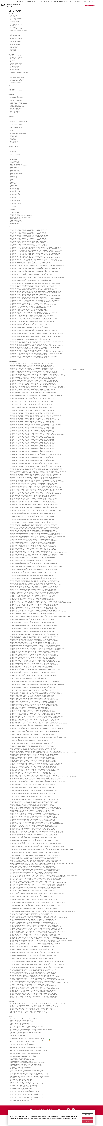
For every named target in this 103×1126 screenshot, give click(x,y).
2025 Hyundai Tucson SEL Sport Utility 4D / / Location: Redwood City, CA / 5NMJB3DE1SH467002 (33, 531)
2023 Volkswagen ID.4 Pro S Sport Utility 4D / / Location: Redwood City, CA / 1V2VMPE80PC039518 (34, 840)
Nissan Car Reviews (15, 154)
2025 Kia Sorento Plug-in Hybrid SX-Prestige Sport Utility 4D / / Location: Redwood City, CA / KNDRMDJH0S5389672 (38, 562)
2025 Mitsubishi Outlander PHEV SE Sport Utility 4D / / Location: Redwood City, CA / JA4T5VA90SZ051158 (35, 480)
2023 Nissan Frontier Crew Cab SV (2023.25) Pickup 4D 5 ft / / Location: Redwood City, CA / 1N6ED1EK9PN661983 (38, 781)
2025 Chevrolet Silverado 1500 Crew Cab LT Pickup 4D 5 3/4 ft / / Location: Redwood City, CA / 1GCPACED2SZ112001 (38, 515)
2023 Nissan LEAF (14, 151)
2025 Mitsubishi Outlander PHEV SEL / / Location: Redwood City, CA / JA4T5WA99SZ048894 (32, 460)
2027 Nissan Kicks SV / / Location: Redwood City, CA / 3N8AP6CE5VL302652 (28, 233)
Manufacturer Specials (15, 82)
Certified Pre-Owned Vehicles (17, 37)
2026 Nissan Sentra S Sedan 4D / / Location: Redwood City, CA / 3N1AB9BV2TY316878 (31, 276)
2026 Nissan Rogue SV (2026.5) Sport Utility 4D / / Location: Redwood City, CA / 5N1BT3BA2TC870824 (35, 292)
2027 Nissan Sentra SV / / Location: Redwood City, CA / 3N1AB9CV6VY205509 (29, 242)
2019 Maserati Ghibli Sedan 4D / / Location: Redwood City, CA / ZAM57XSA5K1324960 (31, 913)
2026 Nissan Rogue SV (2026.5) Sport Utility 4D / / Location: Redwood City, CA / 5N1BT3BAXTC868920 (35, 271)
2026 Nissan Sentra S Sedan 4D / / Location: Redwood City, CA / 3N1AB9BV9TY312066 (31, 335)
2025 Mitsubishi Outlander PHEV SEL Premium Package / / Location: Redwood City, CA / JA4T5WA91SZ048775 (37, 456)
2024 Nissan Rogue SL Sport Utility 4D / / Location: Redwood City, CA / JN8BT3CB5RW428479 (32, 711)
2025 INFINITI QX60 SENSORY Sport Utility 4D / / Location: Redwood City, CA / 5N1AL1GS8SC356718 (34, 527)
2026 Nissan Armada (15, 194)
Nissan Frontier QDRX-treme (17, 193)
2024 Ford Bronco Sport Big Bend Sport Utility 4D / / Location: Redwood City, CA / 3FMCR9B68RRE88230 (35, 731)
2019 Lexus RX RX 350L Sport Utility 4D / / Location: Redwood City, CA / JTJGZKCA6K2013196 (33, 932)
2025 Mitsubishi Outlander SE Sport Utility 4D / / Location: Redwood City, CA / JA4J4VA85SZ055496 (34, 504)
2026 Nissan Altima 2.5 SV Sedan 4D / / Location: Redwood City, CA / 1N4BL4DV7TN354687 (32, 286)
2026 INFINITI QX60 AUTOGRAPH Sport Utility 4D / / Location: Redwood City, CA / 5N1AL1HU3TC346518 (35, 409)
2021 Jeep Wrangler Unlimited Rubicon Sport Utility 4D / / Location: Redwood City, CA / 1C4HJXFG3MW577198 (36, 892)
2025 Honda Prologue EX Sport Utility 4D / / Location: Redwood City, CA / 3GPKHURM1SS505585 (33, 571)
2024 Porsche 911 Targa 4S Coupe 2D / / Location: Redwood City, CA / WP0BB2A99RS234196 (32, 596)
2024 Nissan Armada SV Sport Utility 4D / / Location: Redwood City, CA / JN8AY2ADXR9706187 (33, 642)
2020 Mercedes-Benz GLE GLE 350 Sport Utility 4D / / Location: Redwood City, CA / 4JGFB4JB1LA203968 (35, 905)
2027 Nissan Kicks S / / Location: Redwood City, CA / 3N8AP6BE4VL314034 (28, 238)
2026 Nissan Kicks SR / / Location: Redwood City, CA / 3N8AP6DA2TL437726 (28, 256)
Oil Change (13, 138)
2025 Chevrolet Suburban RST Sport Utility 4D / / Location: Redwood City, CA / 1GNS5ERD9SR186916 (34, 486)
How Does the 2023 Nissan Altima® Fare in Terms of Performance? (26, 1047)
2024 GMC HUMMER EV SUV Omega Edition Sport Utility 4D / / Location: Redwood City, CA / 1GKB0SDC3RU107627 (38, 601)
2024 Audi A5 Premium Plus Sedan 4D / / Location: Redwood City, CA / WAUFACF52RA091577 (32, 680)
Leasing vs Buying (14, 109)
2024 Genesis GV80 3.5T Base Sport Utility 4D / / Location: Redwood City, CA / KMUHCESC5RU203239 (35, 645)
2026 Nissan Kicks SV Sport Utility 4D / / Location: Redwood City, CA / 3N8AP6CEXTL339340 (32, 338)
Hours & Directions (14, 161)
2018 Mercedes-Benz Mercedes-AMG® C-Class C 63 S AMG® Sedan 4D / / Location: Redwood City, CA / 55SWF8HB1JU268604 (41, 940)
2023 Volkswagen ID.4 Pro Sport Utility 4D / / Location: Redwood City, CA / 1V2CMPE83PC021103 (33, 826)
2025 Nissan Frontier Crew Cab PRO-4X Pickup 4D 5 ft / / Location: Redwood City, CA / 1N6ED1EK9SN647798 (36, 353)
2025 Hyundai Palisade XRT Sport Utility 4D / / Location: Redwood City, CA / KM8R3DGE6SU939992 (34, 507)
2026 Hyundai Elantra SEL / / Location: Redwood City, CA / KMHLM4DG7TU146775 (30, 394)
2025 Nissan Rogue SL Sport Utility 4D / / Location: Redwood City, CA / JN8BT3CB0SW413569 (32, 577)
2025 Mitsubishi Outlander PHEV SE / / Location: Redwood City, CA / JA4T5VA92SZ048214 (32, 475)
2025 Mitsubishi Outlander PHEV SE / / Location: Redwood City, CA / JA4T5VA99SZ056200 (32, 484)
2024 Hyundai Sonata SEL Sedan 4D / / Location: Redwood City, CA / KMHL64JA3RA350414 (32, 702)
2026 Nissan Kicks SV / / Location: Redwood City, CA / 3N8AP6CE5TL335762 (28, 297)
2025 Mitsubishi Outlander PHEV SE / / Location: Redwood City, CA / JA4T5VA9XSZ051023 (32, 490)
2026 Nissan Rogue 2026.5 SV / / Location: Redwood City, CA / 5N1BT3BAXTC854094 (31, 320)
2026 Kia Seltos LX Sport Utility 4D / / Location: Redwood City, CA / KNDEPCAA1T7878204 (31, 404)
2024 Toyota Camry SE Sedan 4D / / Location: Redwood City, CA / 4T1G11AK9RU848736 (31, 710)
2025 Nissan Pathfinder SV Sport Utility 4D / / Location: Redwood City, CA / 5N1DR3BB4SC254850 (33, 356)
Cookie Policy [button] (43, 1118)
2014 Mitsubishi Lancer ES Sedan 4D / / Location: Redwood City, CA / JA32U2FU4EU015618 (32, 987)
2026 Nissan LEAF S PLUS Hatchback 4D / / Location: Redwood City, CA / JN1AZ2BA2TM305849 (33, 326)
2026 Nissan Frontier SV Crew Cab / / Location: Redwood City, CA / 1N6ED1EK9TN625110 (32, 306)
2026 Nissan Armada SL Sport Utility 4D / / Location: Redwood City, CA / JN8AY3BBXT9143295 (32, 267)
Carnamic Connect (14, 170)
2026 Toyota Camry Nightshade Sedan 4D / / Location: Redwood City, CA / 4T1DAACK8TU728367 (33, 400)
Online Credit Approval (15, 96)
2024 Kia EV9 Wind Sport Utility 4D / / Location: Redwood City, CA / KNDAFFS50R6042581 (32, 696)
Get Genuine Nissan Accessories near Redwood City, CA (24, 1044)
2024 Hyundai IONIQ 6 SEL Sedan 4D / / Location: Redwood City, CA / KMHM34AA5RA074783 (32, 660)
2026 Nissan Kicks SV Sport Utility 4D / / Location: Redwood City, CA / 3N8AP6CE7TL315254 (32, 366)
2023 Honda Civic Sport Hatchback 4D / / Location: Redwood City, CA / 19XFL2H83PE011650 (32, 828)
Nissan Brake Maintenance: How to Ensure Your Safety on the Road (26, 1070)
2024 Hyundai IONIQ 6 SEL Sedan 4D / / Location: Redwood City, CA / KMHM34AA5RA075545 (32, 627)
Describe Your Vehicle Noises (17, 126)
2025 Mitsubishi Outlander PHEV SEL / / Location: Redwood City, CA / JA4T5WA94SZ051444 (32, 496)
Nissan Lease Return (15, 105)
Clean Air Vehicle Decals (16, 63)
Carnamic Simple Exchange (16, 173)
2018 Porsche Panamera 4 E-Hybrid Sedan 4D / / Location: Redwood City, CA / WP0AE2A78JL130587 (34, 941)
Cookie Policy (13, 185)
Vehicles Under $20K (15, 40)
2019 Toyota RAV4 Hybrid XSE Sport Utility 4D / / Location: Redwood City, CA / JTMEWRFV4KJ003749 (34, 923)
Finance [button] (65, 5)
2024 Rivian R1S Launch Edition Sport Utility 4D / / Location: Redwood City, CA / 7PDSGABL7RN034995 (35, 615)
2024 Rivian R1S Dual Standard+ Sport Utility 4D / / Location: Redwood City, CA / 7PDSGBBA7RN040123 (35, 604)
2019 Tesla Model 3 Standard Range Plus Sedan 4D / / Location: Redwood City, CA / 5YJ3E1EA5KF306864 (35, 929)
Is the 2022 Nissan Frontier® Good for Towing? (21, 1061)
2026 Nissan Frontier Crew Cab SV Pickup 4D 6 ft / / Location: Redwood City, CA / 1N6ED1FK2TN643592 (35, 336)
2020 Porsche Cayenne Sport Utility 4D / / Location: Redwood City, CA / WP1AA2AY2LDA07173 (33, 898)
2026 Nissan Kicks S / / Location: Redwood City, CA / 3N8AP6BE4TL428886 (28, 316)
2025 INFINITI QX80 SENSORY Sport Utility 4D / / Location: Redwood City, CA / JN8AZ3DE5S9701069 (34, 568)
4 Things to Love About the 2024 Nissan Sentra (21, 1020)
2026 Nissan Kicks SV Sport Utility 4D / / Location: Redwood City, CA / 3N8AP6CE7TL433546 (32, 289)
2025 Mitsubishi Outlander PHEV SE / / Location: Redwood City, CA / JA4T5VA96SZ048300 (32, 422)
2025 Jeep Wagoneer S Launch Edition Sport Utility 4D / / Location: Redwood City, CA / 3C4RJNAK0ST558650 (36, 489)
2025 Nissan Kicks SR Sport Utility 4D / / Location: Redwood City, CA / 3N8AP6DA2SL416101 (32, 519)
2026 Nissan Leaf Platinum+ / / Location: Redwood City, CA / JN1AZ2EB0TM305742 (30, 339)
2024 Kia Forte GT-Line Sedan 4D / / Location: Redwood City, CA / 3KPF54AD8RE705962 (31, 690)
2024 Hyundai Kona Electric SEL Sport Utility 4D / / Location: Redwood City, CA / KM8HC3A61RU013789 (35, 661)
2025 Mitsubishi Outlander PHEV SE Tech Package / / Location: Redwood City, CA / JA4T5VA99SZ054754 (35, 474)
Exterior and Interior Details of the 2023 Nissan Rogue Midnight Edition (27, 1038)
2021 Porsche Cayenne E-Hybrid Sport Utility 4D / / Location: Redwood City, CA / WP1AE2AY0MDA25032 (35, 870)
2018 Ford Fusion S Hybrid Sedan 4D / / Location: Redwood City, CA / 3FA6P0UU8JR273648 (32, 954)
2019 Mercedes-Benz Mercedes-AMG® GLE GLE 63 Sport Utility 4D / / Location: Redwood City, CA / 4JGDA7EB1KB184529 (39, 917)
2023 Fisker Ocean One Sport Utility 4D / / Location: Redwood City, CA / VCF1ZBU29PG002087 (33, 767)
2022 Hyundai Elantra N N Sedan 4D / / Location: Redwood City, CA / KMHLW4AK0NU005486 (32, 851)
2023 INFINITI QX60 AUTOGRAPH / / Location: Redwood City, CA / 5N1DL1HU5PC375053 (32, 813)
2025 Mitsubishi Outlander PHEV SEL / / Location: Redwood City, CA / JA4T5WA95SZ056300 (32, 450)
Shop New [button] (26, 5)
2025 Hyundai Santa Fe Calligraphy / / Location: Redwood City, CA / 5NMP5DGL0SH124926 (32, 543)
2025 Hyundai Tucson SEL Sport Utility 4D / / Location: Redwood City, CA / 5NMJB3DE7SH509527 (33, 542)
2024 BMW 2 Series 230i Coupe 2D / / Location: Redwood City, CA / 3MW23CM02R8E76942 (32, 599)
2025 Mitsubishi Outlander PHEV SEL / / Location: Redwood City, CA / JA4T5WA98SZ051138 (32, 451)
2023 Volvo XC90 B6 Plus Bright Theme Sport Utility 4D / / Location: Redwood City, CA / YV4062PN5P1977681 (36, 823)
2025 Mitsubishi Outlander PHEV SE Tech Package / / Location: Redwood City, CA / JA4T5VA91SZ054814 (35, 466)
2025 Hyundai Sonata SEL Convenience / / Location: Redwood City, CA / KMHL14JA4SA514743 (33, 549)
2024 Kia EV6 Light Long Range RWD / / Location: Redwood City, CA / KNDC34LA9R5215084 (32, 674)
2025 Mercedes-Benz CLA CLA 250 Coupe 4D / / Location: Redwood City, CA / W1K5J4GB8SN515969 (34, 495)
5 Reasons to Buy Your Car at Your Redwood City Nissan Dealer (25, 1021)
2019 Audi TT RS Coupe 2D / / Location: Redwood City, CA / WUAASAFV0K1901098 (30, 914)
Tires (11, 130)
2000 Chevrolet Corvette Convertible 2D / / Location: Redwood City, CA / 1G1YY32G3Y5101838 (33, 997)
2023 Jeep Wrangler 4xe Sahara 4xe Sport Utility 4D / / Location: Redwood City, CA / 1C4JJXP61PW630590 (36, 763)
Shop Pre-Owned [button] (33, 5)
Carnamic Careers (14, 167)
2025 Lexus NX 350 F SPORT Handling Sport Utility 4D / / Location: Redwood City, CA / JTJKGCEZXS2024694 (36, 468)
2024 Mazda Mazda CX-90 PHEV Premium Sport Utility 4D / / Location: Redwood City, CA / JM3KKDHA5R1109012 (37, 684)
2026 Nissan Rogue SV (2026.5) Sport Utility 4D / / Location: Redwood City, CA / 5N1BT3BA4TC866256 (35, 279)
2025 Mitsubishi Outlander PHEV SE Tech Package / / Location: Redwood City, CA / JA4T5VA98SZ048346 (35, 454)
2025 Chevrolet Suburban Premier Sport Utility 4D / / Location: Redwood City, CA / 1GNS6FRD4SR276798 (35, 465)
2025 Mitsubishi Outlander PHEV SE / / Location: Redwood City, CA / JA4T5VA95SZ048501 (32, 430)
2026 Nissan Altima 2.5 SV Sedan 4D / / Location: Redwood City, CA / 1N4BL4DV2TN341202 (32, 274)
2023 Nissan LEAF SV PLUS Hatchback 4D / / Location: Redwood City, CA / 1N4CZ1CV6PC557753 (34, 825)
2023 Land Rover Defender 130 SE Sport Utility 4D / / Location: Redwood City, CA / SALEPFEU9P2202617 (35, 769)
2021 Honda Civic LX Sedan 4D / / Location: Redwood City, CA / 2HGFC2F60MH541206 (31, 873)
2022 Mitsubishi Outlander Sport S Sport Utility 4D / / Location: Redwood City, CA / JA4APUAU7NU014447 (35, 848)
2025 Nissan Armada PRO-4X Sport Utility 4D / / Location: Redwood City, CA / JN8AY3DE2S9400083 (34, 587)
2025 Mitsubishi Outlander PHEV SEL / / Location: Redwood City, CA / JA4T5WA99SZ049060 (32, 447)
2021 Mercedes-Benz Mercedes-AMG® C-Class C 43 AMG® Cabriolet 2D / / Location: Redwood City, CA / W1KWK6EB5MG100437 (41, 863)
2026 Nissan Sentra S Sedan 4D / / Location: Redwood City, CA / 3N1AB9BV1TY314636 (31, 280)
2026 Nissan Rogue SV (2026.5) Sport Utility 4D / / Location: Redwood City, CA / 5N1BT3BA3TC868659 (35, 295)
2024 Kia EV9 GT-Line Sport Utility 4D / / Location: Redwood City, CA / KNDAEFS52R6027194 (32, 695)
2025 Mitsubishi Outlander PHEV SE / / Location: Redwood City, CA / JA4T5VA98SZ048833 (32, 410)
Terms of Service (14, 186)
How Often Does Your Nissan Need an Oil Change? (22, 1055)
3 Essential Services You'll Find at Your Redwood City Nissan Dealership (27, 1018)
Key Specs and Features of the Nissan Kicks (20, 1067)
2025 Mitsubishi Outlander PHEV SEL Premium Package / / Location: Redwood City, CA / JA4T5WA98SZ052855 (37, 434)
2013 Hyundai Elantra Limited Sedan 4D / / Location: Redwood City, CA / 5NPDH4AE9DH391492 (33, 993)
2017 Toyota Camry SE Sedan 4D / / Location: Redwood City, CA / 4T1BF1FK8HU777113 (31, 970)
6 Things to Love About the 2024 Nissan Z (20, 1023)
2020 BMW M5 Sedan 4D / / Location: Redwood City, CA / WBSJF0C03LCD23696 (29, 907)
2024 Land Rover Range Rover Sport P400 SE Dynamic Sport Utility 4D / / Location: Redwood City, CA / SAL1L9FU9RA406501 (40, 602)
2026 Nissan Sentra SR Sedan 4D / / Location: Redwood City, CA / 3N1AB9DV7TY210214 (31, 282)
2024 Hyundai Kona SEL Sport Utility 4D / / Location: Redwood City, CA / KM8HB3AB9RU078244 (33, 619)
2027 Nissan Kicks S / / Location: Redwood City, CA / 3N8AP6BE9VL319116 (28, 232)
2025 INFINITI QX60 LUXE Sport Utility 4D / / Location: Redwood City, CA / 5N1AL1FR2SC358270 (33, 569)
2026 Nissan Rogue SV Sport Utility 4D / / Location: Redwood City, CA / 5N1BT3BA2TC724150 (32, 383)
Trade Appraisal (14, 47)
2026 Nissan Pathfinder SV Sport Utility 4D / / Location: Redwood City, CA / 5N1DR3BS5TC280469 (33, 259)
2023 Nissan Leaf (14, 71)
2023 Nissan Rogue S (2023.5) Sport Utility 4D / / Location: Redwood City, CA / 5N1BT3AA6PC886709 (34, 814)
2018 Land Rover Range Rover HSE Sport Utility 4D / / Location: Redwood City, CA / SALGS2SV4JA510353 (35, 943)
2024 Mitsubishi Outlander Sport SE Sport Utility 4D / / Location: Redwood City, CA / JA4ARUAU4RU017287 (35, 633)
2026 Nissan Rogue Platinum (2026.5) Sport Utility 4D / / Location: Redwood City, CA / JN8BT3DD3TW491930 (36, 351)
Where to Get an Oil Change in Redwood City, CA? (22, 1099)
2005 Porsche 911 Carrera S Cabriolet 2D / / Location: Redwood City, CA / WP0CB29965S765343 (33, 994)
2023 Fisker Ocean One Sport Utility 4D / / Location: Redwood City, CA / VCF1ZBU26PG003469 (33, 837)
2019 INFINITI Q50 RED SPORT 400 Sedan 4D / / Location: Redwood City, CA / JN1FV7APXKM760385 (35, 934)
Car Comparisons (14, 156)
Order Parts (13, 142)
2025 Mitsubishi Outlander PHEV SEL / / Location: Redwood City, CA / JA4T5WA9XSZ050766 (32, 453)
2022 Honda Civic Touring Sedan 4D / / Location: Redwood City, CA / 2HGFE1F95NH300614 (32, 858)
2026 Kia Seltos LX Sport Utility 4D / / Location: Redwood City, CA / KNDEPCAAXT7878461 (32, 401)
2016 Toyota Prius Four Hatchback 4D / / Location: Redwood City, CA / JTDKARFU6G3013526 (32, 973)
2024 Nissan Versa (14, 214)
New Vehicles (13, 15)
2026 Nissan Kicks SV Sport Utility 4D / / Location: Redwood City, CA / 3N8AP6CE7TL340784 (32, 378)
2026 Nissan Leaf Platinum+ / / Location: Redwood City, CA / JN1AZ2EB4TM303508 (30, 324)
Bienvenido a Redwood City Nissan (18, 30)
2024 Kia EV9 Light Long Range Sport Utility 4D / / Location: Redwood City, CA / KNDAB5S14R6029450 (35, 692)
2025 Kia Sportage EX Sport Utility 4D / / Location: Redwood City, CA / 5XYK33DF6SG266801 (32, 557)
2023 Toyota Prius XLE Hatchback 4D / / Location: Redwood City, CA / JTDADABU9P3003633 (32, 793)
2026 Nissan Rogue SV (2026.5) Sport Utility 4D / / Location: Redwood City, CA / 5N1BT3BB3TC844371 (35, 330)
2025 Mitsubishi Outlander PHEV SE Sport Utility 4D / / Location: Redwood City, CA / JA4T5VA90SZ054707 (35, 459)
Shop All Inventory (14, 16)
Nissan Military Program (16, 102)
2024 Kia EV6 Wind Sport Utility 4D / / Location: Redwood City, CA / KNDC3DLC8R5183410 (32, 671)
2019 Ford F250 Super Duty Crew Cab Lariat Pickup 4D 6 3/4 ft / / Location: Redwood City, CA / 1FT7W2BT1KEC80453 (38, 938)
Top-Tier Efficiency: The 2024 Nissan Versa (20, 1082)
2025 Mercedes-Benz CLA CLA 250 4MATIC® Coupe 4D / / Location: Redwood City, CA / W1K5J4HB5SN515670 (37, 481)
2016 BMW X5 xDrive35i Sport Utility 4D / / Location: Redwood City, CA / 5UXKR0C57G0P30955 (33, 978)
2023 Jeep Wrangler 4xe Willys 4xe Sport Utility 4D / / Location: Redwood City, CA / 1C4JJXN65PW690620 (35, 808)
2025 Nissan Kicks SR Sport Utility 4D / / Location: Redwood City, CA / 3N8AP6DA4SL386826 (32, 575)
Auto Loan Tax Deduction (16, 100)
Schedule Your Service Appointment (18, 121)
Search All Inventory (15, 19)
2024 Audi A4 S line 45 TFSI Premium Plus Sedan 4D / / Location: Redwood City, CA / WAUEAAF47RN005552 (36, 686)
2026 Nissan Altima (14, 202)
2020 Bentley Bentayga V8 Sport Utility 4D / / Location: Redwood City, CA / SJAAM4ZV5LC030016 (33, 899)
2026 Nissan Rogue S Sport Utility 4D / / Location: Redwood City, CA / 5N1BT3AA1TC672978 (32, 389)
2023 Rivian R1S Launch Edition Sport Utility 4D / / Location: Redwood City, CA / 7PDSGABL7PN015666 (35, 764)
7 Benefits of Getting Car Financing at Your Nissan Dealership (25, 1024)
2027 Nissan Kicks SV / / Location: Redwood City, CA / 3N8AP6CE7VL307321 (28, 230)
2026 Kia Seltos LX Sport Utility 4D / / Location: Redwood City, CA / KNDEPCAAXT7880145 (32, 403)
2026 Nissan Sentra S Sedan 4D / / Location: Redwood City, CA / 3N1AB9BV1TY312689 (31, 332)
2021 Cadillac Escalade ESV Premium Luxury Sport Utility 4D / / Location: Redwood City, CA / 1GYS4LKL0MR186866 (38, 876)
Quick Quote (13, 25)
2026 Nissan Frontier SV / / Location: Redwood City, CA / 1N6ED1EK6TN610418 (29, 264)
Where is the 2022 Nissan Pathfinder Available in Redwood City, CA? (26, 1097)
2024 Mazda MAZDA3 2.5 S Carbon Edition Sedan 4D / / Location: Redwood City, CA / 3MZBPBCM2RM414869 (36, 669)
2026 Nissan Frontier (15, 197)
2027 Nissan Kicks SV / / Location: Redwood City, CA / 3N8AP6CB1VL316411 (28, 236)
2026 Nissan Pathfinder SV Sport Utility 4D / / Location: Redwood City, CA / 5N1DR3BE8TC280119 (33, 304)
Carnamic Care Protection (16, 171)
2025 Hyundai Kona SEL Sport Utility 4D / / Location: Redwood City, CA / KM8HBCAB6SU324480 (33, 546)
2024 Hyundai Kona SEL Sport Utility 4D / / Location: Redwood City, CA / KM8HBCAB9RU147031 (33, 657)
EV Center (12, 60)
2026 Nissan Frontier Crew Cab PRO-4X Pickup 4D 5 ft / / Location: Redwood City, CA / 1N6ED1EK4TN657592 (36, 260)
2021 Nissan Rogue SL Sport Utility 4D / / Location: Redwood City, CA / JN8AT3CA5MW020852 (32, 890)
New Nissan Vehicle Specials (17, 77)
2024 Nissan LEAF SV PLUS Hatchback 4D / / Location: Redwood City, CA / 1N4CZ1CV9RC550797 (34, 733)
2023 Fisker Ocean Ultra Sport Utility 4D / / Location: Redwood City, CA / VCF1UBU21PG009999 (33, 760)
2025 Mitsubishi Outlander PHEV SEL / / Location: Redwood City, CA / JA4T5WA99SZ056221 (32, 462)
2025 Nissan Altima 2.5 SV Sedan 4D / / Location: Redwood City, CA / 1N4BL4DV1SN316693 (32, 522)
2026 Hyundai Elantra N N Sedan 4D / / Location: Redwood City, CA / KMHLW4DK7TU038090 (32, 398)
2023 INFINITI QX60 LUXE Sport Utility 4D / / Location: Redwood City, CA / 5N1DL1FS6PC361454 (33, 834)
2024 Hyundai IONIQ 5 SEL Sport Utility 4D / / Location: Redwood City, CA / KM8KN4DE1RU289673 (34, 717)
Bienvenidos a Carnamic (16, 164)
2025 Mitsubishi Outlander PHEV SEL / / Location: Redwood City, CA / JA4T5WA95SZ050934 (32, 428)
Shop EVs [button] (40, 5)
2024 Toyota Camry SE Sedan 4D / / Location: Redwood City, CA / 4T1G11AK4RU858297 (31, 683)
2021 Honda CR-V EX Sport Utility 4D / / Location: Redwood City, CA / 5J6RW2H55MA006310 (32, 881)
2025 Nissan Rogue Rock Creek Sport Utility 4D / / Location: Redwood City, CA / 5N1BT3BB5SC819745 (34, 586)
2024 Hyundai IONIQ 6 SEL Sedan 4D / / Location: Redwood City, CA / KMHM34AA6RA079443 (32, 624)
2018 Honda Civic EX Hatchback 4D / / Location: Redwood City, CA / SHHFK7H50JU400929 (32, 944)
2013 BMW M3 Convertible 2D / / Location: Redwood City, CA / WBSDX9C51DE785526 (31, 991)
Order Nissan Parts (14, 129)
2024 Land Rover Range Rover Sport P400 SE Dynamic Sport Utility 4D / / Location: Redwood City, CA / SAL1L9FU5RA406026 (40, 616)
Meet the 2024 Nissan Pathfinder (18, 1068)
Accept (87, 1121)
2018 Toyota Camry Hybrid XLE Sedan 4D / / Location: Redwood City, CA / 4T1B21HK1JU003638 (33, 957)
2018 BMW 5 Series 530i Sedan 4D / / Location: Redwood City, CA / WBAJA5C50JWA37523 (32, 958)
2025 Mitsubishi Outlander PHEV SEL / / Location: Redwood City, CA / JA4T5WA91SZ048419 (32, 457)
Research (12, 209)
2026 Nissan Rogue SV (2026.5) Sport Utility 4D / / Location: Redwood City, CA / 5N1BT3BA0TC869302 (35, 300)
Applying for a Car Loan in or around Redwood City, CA (23, 1027)
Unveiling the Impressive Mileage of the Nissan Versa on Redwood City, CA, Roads (30, 1083)
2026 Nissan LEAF (14, 199)
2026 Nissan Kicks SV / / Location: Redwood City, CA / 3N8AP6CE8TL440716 (28, 329)
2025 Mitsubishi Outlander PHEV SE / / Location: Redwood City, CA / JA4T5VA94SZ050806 (32, 501)
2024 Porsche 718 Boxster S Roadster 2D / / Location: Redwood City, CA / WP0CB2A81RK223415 (33, 607)
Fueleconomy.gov (14, 61)
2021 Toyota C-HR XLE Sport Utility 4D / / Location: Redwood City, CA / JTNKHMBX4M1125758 (33, 888)
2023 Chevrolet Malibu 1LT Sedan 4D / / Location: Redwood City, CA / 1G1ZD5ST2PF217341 (32, 829)
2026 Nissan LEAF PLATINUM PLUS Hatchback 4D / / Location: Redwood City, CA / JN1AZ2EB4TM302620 (35, 298)
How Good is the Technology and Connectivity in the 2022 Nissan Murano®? (28, 1050)
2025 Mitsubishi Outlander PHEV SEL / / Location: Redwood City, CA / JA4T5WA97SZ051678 (32, 436)
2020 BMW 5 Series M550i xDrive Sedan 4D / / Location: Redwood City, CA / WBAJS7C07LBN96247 (34, 901)
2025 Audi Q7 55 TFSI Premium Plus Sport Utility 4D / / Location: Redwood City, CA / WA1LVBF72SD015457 (36, 506)
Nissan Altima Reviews (15, 218)
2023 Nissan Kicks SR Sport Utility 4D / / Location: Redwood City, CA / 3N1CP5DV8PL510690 (32, 819)
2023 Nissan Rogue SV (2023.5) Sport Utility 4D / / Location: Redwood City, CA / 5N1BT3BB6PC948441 (35, 780)
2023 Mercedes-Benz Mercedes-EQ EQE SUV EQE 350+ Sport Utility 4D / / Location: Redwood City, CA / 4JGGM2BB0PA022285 (41, 736)
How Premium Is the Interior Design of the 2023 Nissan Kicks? (25, 1056)
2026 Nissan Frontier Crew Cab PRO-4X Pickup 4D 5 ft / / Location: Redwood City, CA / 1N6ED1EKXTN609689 (36, 386)
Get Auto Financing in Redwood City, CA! (20, 1043)
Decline (87, 1118)
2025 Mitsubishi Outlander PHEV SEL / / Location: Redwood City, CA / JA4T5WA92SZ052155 (32, 448)
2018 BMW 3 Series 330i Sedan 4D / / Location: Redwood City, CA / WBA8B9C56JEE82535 (32, 949)
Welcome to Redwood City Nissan (18, 28)
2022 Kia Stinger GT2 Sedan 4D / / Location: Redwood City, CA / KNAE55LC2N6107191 (31, 845)
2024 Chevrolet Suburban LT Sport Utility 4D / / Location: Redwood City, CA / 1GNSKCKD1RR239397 (34, 618)
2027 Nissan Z (13, 206)
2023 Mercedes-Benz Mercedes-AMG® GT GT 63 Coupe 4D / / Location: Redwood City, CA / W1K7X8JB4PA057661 (38, 737)
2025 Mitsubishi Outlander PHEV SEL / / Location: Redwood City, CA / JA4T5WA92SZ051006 (32, 425)
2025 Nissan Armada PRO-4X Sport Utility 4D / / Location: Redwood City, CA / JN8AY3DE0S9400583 (34, 524)
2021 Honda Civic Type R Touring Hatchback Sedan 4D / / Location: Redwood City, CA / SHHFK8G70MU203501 (37, 885)
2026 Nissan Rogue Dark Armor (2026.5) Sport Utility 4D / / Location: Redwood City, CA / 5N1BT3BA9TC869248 (37, 265)
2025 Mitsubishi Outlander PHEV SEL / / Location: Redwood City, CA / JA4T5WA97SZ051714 (32, 442)
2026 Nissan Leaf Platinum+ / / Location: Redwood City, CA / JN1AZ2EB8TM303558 (30, 313)
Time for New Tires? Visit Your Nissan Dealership (22, 1080)
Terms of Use (13, 182)
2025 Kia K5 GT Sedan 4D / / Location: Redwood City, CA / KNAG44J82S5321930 (29, 559)
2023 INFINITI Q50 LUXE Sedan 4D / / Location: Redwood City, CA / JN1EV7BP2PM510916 (32, 792)
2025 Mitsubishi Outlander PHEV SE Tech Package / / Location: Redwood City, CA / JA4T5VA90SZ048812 (35, 415)
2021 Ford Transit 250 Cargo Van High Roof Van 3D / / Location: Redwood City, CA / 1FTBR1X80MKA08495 (36, 878)
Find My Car (13, 27)
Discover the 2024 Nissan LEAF (17, 1035)
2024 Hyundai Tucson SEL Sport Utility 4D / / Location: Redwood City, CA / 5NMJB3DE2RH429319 (33, 663)
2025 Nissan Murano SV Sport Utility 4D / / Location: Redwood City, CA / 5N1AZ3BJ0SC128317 (33, 578)
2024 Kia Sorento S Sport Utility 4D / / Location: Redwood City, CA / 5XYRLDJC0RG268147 (32, 677)
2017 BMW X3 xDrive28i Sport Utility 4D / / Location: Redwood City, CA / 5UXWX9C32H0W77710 (33, 969)
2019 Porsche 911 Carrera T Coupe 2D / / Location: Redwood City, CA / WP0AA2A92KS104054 (33, 919)
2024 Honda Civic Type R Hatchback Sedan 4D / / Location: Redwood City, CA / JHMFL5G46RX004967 (35, 649)
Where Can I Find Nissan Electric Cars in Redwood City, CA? (24, 1091)
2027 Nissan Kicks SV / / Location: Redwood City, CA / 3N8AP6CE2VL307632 (28, 241)
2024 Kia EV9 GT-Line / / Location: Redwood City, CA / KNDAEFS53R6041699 (29, 707)
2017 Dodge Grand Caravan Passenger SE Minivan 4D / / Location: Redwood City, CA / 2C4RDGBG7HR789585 (37, 964)
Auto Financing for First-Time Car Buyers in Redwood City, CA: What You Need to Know (31, 1029)
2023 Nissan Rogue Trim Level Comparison (20, 217)
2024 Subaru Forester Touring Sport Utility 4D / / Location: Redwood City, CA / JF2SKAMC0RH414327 (34, 725)
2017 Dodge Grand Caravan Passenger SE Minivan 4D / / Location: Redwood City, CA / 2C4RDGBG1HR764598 (37, 966)
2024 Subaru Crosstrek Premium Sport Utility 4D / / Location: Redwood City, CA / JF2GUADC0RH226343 (35, 713)
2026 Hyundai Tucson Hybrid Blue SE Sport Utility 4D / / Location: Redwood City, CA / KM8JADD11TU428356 (36, 395)
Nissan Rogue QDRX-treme (16, 189)
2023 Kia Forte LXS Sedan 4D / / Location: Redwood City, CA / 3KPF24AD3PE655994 (30, 796)
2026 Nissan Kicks (14, 196)
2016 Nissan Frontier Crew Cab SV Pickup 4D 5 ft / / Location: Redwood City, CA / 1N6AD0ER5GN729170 (35, 976)
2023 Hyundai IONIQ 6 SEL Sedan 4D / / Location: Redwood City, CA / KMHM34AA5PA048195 (32, 773)
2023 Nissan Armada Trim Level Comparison (21, 215)
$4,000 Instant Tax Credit (16, 38)
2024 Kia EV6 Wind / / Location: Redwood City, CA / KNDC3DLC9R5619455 (28, 678)
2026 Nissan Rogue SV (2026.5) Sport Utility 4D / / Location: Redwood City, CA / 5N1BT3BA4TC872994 (35, 251)
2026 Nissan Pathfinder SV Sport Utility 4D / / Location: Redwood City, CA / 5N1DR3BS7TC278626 (33, 288)
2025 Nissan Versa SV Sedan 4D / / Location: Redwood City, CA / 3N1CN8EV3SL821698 (31, 565)
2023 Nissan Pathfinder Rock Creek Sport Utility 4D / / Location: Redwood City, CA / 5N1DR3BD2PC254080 (35, 843)
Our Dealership (13, 176)
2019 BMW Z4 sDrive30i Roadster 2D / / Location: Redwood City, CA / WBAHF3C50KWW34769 (33, 916)
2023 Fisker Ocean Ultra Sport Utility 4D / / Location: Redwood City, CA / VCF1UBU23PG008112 (33, 743)
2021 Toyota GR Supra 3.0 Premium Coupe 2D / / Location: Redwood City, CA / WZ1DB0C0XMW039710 (35, 869)
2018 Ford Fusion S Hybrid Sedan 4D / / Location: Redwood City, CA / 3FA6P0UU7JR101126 (32, 960)
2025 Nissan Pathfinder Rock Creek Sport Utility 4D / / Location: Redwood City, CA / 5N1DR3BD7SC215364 (35, 510)
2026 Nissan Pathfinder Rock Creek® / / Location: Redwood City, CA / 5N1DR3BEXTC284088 (32, 301)
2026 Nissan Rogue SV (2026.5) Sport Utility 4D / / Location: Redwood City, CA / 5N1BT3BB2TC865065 (35, 248)
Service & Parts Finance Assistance (18, 133)
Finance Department (15, 112)
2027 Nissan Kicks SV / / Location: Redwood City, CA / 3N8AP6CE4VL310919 (28, 239)
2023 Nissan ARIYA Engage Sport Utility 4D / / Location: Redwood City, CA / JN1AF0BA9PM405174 (33, 842)
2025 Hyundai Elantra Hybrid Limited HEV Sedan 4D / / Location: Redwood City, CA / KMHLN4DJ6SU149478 (36, 533)
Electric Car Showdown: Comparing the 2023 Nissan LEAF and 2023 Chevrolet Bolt (30, 1037)
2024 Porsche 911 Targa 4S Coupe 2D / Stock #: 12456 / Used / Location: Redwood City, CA (32, 1005)
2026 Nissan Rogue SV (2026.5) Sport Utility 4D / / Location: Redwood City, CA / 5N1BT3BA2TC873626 (35, 257)
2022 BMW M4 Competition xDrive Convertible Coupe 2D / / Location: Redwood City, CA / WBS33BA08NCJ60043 (37, 846)
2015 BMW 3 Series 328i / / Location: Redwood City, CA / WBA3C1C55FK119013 (29, 984)
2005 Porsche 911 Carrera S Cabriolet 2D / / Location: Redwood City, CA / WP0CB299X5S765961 (33, 996)
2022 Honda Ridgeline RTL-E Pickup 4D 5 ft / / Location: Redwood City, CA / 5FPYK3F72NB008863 (34, 857)
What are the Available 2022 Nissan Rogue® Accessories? (24, 1085)
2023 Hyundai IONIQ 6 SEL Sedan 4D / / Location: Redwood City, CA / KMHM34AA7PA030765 (32, 786)
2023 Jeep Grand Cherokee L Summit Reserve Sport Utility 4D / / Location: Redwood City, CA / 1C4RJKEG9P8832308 (38, 742)
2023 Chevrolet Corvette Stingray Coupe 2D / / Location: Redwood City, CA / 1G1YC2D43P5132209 (34, 754)
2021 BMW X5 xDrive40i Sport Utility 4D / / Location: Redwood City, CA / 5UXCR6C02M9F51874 (33, 867)
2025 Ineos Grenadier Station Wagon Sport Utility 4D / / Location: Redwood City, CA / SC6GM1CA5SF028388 (36, 469)
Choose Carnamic (14, 162)
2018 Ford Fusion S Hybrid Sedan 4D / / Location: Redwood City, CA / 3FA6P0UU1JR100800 (32, 951)
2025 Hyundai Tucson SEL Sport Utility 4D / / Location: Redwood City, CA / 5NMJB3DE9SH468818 (33, 563)
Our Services (13, 139)
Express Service (14, 141)
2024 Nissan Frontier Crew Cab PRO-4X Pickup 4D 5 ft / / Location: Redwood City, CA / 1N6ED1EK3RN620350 (36, 728)
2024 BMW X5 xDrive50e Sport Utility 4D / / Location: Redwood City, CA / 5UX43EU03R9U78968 (33, 720)
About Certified (13, 153)
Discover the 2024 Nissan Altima (18, 1034)
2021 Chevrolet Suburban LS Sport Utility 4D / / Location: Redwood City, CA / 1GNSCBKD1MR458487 (34, 872)
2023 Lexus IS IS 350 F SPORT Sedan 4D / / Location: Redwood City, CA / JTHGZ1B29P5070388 (33, 802)
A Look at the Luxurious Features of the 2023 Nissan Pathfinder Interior (27, 1026)
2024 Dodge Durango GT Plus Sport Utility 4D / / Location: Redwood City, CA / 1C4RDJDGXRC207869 (34, 705)
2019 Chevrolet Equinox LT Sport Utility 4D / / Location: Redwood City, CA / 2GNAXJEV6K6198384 (33, 935)
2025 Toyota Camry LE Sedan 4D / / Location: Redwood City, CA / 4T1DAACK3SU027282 (31, 574)
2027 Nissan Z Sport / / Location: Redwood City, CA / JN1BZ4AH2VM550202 (28, 244)
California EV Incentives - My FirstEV (19, 72)
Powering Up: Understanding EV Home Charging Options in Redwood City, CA (29, 1073)
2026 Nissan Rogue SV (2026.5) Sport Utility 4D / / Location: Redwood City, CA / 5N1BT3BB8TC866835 (35, 273)
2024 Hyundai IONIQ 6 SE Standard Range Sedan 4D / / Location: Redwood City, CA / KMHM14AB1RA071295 (36, 716)
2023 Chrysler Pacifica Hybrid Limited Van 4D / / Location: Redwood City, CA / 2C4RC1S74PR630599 (34, 801)
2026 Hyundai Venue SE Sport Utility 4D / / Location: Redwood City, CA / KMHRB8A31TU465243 (33, 377)
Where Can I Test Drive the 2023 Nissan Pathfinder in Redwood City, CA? (28, 1096)
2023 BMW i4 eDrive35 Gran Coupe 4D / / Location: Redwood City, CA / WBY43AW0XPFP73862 (33, 745)
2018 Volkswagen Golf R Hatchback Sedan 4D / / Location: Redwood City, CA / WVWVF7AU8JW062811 (35, 955)
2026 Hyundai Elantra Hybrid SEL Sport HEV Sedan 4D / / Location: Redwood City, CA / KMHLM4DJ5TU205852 (36, 374)
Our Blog (12, 179)
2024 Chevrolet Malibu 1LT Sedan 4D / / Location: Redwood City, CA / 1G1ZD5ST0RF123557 (32, 639)
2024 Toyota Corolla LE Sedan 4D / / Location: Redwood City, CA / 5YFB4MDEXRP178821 (31, 637)
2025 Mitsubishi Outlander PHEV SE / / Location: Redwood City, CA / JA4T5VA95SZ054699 (32, 478)
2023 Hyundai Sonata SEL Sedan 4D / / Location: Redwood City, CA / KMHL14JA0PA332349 (32, 787)
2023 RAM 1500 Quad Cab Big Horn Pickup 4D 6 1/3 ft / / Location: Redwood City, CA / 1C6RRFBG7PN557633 (36, 832)
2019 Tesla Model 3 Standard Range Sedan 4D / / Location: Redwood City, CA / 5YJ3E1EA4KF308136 (34, 937)
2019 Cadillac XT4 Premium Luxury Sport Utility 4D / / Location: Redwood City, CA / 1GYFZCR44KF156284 (35, 926)
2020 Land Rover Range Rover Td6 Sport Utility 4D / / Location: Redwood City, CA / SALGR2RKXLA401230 (36, 904)
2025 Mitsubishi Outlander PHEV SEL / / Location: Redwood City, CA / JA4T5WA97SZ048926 (32, 440)
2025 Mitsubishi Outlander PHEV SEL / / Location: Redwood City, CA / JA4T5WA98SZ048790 (32, 416)
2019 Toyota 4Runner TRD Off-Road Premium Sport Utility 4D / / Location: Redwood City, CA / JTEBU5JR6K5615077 (38, 931)
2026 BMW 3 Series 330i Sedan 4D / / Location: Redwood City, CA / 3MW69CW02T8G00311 (32, 407)
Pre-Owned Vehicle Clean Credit (18, 64)
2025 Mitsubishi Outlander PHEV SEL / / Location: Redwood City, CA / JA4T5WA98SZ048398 (32, 413)
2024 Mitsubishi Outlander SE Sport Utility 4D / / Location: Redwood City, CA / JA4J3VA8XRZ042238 (34, 634)
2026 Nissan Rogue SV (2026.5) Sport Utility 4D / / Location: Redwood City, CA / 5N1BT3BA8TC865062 (35, 283)
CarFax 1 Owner (14, 46)
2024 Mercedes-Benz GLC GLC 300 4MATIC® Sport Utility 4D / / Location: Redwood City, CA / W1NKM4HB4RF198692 (38, 611)
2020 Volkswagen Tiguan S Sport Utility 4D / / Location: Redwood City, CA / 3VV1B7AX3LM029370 (33, 908)
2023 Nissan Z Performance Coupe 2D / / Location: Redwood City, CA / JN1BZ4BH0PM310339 (32, 820)
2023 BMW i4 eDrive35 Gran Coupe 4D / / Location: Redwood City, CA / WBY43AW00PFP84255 (33, 755)
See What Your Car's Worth (16, 24)
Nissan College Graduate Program (18, 103)
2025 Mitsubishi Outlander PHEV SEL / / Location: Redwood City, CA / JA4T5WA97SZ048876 (32, 421)
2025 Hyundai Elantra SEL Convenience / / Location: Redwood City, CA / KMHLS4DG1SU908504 (33, 509)
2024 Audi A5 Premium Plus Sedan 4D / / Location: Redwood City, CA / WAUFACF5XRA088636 (32, 595)
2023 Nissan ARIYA (14, 69)
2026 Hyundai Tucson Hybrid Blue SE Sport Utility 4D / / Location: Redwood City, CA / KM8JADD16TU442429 (36, 397)
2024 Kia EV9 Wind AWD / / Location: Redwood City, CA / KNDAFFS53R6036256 (29, 708)
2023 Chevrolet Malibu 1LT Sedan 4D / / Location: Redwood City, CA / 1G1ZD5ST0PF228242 (32, 805)
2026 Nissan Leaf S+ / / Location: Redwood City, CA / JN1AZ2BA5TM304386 (28, 309)
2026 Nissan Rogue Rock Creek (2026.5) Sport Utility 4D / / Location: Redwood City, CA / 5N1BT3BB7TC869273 (37, 277)
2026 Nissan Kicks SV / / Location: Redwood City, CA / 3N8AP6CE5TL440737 (28, 294)
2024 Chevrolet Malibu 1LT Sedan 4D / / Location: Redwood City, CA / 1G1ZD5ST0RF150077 (32, 672)
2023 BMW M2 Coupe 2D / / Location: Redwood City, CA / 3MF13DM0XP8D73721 (29, 740)
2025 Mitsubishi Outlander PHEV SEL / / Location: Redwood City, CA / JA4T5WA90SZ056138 (32, 427)
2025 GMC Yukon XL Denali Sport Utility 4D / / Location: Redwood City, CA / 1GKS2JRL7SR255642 (33, 498)
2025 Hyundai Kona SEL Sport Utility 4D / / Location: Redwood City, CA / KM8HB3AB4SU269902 (33, 537)
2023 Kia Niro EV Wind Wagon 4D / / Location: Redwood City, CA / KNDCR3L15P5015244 (31, 795)
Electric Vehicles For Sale (16, 55)
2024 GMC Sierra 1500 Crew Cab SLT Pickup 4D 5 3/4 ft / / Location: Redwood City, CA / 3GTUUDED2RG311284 (37, 648)
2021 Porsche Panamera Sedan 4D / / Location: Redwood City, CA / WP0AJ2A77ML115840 (32, 866)
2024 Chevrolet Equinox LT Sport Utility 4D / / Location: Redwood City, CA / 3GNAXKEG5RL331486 (34, 704)
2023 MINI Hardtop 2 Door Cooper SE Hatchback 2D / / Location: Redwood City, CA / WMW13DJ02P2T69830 (36, 831)
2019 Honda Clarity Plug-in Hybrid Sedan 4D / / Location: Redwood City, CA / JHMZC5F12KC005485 (34, 910)
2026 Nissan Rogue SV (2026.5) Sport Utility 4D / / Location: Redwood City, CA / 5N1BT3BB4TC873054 (35, 253)
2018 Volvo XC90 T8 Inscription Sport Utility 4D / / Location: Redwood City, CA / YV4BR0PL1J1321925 (34, 952)
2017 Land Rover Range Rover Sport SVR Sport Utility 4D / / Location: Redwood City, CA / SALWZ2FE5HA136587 (37, 961)
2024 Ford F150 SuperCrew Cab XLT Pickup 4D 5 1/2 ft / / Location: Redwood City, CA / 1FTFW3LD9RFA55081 (37, 630)
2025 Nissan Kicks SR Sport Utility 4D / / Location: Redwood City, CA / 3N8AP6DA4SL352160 (32, 518)
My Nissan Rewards (15, 132)
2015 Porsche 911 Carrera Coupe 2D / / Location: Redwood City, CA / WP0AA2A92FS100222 (32, 981)
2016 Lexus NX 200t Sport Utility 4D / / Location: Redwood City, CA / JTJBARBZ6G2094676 (32, 975)
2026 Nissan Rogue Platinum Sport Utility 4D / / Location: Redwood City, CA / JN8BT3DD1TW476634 (34, 381)
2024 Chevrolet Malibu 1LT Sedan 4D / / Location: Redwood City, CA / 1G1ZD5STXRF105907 (32, 622)
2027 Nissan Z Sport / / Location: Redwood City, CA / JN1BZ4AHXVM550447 (28, 229)
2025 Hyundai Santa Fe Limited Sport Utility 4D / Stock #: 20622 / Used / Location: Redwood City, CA (34, 1006)
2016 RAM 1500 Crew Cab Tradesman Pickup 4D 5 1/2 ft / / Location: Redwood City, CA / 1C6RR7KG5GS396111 (37, 979)
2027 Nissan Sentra (15, 208)
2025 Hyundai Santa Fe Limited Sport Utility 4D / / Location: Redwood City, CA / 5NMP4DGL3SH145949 (35, 534)
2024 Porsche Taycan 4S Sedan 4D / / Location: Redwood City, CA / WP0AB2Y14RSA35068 (32, 613)
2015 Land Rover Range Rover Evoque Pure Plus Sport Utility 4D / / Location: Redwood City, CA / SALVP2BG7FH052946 (39, 982)
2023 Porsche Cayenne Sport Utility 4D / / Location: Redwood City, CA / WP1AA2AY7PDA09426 (33, 748)
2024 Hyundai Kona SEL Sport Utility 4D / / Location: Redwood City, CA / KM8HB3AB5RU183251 (33, 654)
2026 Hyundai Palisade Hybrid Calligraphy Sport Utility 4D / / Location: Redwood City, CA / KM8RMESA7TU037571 (37, 375)
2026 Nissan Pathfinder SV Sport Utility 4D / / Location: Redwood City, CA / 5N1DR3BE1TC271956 (33, 312)
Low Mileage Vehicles (15, 41)
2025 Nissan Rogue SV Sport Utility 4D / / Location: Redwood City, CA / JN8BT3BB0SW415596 (32, 512)
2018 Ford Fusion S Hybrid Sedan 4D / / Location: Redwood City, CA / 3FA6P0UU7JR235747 (32, 946)
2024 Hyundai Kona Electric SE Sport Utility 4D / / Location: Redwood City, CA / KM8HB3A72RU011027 (34, 621)
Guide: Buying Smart (15, 111)
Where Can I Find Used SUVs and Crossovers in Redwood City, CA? (26, 1094)
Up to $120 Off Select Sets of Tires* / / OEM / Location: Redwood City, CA (27, 1011)
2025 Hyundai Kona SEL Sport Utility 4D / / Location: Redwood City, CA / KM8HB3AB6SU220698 (33, 545)
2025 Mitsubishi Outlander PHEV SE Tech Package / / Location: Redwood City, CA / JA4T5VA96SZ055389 (35, 493)
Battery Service (13, 136)
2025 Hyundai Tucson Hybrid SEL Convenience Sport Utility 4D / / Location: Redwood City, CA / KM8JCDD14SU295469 (38, 552)
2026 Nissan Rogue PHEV (16, 205)
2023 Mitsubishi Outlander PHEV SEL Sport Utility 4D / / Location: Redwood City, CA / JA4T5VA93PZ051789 (36, 751)
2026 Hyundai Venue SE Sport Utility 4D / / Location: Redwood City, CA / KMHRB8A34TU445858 (33, 392)
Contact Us (13, 174)
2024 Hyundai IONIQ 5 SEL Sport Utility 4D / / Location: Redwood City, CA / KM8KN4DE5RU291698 (34, 722)
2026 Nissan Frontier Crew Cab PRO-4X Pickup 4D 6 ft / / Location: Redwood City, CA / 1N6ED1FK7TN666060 (36, 250)
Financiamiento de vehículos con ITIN (19, 165)
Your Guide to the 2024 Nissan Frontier (19, 1100)
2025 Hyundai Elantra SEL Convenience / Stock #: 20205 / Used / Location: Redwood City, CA (32, 1009)
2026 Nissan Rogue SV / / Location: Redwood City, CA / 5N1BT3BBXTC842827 (29, 350)
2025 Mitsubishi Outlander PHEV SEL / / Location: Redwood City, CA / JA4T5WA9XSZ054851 (32, 437)
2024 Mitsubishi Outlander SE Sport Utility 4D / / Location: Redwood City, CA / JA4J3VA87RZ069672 (34, 651)
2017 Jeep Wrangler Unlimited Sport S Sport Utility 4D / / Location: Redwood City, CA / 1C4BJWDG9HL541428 (36, 967)
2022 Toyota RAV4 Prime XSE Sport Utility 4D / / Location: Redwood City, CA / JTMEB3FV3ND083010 (34, 852)
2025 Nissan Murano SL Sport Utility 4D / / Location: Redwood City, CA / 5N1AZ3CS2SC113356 (33, 590)
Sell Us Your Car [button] (58, 5)
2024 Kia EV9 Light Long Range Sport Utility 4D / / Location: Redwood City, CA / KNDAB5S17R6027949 (35, 701)
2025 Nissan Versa (14, 188)
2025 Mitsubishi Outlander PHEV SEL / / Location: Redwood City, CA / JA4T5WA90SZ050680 (32, 445)
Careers (12, 180)
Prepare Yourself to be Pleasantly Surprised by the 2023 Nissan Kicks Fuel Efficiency (30, 1074)
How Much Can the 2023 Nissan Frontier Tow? (21, 1052)
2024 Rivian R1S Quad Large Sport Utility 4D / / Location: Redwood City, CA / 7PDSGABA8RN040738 (34, 719)
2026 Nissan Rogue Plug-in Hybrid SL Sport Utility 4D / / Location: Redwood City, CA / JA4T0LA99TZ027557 (36, 323)
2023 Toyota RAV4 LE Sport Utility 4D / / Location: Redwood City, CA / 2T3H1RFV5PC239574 (32, 816)
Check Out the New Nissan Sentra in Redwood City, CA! (23, 1030)
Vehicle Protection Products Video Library (20, 99)
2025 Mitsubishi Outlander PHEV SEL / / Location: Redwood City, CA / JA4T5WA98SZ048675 (32, 418)
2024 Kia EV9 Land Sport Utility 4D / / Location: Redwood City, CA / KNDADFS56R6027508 (32, 698)
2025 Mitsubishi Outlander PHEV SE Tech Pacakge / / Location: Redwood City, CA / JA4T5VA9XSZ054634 (35, 487)
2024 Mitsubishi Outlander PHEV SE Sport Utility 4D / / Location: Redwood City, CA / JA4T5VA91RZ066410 (35, 610)
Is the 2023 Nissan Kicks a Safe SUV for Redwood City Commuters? (26, 1065)
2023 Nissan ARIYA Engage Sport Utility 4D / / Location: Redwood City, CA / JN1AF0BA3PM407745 (33, 836)
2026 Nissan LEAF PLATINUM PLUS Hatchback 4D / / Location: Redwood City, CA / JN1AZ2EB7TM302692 (35, 247)
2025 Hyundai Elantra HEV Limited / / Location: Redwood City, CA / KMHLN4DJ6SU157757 (32, 539)
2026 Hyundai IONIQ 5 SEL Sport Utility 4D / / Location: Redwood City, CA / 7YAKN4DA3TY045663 (33, 372)
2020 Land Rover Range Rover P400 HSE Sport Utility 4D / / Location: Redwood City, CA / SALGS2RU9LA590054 (37, 893)
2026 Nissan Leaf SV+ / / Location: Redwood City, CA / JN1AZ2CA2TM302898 (29, 310)
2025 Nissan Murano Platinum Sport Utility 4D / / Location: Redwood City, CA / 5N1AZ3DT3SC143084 (34, 581)
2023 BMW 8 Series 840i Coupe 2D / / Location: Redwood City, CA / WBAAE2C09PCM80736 (32, 746)
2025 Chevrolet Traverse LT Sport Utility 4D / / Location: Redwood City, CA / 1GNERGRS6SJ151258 (34, 528)
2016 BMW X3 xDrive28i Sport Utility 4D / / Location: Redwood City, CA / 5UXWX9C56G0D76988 (33, 972)
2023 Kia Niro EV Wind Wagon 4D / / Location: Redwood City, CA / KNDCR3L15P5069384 (31, 798)
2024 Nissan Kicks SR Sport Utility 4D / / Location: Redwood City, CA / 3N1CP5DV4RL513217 (32, 714)
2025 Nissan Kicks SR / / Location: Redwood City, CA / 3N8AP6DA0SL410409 (28, 354)
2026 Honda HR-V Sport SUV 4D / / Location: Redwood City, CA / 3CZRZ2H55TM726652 (31, 368)
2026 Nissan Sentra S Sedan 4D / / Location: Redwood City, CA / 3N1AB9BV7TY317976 (31, 262)
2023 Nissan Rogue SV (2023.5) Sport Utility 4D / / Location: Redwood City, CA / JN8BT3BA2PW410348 (35, 822)
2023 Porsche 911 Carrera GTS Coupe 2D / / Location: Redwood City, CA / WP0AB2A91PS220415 (33, 766)
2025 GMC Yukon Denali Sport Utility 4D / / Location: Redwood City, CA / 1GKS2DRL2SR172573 (33, 503)
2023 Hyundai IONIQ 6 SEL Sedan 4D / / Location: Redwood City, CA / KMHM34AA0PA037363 (32, 789)
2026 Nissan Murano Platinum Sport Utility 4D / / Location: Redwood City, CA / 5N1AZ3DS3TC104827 (34, 380)
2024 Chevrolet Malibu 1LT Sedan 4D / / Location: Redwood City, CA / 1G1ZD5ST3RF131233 (32, 628)
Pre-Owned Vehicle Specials (17, 79)
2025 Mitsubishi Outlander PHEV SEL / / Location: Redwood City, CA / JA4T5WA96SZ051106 (32, 412)
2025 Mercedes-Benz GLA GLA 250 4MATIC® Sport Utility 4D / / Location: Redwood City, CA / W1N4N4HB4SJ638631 (38, 471)
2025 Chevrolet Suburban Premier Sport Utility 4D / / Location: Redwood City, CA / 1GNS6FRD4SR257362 (35, 584)
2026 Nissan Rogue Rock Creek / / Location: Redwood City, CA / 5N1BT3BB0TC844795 (31, 344)
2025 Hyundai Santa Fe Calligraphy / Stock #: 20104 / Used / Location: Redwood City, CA (31, 1008)
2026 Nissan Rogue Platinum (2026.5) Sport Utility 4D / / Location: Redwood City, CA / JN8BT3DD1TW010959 (36, 333)
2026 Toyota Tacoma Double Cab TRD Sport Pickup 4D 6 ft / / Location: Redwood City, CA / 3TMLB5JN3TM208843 (37, 387)
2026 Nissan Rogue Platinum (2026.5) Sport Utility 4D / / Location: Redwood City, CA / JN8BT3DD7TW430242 (36, 345)
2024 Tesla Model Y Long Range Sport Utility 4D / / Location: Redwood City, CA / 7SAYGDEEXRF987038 (35, 699)
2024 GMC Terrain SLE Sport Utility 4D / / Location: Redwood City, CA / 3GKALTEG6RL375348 (32, 652)
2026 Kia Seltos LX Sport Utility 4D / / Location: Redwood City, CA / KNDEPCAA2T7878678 (31, 406)
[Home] (22, 5)
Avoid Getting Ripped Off (16, 127)
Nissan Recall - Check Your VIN (17, 124)
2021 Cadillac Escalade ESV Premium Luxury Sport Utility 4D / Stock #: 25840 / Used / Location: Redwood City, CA (37, 1003)
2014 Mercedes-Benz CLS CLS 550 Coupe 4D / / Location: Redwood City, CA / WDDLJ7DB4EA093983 (34, 988)
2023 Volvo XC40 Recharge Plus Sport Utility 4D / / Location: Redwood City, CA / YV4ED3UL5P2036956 (35, 807)
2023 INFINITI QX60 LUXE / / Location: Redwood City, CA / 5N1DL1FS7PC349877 (30, 811)
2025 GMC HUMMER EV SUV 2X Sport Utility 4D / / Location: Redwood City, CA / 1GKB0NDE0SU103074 (35, 477)
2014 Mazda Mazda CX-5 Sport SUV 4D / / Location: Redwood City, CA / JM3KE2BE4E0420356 (33, 990)
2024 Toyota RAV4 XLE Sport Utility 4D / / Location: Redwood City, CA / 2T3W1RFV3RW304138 (33, 727)
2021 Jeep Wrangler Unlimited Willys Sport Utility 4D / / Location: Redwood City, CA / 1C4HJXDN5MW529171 (36, 887)
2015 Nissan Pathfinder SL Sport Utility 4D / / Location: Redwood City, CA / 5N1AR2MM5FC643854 (33, 985)
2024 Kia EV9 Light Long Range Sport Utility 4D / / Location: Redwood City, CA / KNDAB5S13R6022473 (35, 689)
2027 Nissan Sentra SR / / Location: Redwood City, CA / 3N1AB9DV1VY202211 (29, 235)
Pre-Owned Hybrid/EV (15, 43)
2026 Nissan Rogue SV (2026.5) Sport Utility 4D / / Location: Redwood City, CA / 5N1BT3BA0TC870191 (35, 254)
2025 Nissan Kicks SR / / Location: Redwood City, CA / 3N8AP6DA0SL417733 (28, 357)
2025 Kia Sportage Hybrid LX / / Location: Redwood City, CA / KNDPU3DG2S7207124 (30, 560)
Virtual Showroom (14, 22)
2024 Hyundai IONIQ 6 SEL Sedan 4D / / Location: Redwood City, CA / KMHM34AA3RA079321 (32, 658)
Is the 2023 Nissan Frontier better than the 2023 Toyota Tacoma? (25, 1064)
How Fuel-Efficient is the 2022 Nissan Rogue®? (21, 1049)
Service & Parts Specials (16, 80)
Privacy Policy (13, 183)
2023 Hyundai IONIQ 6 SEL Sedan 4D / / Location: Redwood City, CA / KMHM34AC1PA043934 (32, 784)
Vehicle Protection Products (16, 97)
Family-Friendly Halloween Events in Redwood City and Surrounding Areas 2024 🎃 (30, 1040)
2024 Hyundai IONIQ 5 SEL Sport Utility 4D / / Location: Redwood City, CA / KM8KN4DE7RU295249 (34, 655)
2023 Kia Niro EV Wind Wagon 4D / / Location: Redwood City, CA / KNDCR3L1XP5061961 (31, 804)
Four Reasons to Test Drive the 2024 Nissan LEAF (22, 1041)
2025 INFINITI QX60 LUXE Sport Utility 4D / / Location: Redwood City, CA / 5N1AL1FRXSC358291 (33, 589)
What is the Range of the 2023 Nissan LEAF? (21, 1088)
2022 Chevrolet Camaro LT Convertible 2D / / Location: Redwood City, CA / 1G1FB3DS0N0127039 (33, 861)
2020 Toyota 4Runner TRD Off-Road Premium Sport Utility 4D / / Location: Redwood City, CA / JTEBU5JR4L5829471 (38, 902)
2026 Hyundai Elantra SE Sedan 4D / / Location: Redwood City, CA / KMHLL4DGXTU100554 (32, 363)
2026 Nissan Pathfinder (15, 203)
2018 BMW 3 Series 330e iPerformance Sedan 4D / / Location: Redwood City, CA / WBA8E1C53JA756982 (35, 948)
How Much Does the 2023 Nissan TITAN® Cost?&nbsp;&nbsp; (25, 1053)
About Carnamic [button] (80, 5)
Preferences (87, 1114)
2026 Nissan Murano (15, 200)
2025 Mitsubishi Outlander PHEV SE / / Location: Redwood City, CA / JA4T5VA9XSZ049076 (32, 499)
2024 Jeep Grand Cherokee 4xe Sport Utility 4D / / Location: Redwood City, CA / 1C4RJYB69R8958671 (34, 681)
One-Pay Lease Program (16, 108)
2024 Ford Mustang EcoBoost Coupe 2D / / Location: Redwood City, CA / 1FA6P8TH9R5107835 (33, 675)
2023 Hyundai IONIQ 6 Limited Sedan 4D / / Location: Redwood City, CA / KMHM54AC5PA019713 (33, 790)
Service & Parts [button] (71, 5)
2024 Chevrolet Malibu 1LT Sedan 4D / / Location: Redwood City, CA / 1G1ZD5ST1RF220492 (32, 631)
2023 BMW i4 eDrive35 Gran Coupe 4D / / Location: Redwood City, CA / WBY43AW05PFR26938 (33, 761)
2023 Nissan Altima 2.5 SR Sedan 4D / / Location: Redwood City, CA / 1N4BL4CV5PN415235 (32, 810)
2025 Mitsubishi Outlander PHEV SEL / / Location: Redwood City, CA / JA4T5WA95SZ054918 (32, 433)
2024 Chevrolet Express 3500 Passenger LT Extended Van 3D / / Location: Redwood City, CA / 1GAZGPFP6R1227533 (38, 724)
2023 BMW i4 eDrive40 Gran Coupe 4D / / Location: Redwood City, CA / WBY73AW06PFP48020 (33, 758)
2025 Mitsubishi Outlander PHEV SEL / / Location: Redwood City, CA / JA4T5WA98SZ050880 (32, 492)
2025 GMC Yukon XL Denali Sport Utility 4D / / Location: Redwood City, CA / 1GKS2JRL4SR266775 (33, 483)
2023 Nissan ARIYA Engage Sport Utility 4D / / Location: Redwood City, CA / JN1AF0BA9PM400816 (33, 817)
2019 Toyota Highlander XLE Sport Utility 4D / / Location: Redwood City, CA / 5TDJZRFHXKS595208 (34, 925)
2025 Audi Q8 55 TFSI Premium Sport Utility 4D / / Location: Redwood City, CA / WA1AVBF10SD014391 (35, 472)
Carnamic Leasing (14, 168)
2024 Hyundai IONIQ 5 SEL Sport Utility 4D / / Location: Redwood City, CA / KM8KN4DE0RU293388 (34, 664)
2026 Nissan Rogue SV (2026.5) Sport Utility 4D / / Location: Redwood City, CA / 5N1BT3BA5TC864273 (35, 268)
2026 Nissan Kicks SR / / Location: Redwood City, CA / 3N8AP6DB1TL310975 (28, 303)
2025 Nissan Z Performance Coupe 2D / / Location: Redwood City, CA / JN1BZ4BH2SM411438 (32, 530)
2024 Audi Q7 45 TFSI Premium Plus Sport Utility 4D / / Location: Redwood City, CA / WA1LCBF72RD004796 (36, 693)
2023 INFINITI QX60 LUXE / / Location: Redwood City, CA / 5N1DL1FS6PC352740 (30, 839)
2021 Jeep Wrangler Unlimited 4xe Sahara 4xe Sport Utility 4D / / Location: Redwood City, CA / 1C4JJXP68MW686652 (38, 884)
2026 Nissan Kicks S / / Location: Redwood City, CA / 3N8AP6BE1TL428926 (28, 342)
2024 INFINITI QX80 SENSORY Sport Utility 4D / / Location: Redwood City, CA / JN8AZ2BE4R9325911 (34, 730)
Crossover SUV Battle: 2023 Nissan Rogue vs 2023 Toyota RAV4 (25, 1032)
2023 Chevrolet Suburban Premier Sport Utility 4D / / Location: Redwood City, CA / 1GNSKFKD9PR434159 (35, 778)
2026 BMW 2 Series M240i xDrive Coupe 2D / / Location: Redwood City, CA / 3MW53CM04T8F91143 (34, 371)
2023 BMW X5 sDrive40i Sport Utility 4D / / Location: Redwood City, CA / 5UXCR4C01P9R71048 (33, 770)
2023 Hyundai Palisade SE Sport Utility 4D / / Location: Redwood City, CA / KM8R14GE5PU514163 (33, 775)
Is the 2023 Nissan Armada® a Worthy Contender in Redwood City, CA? (27, 1062)
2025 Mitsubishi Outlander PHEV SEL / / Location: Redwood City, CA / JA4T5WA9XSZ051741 (32, 439)
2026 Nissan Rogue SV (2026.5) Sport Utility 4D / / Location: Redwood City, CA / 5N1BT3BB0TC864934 (35, 285)
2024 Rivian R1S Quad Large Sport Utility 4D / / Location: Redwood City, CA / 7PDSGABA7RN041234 (34, 640)
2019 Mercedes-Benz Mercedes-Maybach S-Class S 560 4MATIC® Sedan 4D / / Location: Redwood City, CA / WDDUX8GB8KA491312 (42, 911)
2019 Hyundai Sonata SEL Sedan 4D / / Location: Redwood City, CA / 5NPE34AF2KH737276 (32, 920)
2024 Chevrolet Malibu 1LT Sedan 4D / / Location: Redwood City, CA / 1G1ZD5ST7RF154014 (32, 687)
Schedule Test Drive (15, 21)
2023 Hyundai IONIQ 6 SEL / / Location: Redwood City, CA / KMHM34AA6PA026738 (30, 772)
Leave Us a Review (14, 177)
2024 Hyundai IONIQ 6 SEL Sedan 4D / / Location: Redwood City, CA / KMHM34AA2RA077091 (32, 666)
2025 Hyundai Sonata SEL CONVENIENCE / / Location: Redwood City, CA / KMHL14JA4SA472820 (33, 555)
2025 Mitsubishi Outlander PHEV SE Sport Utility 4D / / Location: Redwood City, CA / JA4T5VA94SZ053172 (35, 424)
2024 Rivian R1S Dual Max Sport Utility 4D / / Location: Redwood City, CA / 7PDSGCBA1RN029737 (33, 608)
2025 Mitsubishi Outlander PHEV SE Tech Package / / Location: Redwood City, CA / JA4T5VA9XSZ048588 (35, 419)
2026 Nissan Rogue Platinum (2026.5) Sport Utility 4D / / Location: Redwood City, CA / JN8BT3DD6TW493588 (36, 341)
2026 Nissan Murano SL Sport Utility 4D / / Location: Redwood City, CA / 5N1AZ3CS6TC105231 (33, 384)
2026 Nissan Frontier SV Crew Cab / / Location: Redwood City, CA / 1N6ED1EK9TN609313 (32, 321)
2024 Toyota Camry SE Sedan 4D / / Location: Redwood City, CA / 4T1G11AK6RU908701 (31, 598)
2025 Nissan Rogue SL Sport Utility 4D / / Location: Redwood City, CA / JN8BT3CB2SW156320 (32, 583)
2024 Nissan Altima (14, 212)
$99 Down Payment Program (17, 106)
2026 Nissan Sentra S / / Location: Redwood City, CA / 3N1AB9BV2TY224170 (28, 307)
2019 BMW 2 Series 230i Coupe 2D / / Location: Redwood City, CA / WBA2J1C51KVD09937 (32, 922)
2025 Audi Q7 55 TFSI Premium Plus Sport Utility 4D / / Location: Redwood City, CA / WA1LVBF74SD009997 (36, 566)
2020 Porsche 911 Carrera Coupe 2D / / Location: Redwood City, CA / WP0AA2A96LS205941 (32, 895)
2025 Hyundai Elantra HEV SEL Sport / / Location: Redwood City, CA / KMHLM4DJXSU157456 (32, 548)
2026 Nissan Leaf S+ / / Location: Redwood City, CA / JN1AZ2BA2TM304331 (28, 348)
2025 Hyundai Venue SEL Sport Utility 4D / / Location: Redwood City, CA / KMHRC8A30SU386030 (33, 540)
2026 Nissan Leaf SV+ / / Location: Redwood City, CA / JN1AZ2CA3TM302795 (29, 327)
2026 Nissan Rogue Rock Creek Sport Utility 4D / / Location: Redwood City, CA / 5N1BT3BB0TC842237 (34, 347)
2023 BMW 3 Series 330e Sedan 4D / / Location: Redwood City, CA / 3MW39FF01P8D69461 (32, 757)
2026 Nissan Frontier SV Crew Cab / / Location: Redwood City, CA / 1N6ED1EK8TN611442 (32, 315)
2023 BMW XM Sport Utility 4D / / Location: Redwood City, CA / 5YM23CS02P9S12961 (30, 739)
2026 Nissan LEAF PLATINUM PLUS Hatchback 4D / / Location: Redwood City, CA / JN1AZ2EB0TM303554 (35, 291)
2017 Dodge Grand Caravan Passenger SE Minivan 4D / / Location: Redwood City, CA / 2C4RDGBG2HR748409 (37, 963)
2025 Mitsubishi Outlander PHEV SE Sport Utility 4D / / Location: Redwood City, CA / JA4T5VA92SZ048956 (35, 521)
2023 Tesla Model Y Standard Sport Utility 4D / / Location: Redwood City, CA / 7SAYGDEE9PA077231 (34, 799)
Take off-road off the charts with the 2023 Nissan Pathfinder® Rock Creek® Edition (30, 1076)
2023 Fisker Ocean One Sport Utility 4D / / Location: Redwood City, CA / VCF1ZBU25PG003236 (33, 749)
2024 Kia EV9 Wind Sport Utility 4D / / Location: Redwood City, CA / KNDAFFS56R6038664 (32, 668)
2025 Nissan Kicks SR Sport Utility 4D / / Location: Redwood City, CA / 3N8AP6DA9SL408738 (32, 513)
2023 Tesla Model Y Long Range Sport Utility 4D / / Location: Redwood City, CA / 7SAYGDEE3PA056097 (35, 783)
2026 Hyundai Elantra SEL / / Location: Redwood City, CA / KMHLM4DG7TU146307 (30, 391)
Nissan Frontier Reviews (16, 221)
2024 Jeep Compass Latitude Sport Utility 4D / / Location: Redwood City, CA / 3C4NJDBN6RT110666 (34, 643)
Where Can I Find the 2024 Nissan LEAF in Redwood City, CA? (25, 1093)
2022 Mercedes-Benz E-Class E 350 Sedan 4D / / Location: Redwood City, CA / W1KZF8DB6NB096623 (35, 855)
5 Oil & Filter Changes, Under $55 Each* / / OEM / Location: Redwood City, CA (29, 1012)
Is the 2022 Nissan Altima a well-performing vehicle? (22, 1059)
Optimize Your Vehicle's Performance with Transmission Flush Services (27, 1071)
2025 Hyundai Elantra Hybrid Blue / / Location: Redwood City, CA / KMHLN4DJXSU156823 (31, 551)
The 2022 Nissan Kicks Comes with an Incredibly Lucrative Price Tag (26, 1077)
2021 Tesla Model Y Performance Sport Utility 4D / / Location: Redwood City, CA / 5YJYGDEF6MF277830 (35, 879)
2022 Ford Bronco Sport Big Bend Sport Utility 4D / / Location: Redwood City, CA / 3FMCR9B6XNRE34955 (35, 860)
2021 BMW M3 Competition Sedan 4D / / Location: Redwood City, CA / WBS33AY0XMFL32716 (32, 864)
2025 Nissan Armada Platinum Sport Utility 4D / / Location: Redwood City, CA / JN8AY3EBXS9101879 (34, 580)
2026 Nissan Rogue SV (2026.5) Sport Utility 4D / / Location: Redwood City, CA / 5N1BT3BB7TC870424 (35, 270)
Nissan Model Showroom (16, 18)
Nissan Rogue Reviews (15, 220)
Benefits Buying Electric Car (16, 58)
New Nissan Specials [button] (48, 5)
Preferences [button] (73, 1118)
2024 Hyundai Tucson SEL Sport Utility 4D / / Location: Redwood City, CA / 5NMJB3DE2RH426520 (33, 625)
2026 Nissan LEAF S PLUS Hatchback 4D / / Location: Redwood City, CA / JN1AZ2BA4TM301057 (33, 318)
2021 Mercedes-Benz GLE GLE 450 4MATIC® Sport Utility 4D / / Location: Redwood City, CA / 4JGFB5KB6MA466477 (38, 882)
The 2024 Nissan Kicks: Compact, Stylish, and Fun (22, 1079)
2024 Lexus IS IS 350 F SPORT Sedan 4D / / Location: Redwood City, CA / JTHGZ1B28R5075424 (33, 605)
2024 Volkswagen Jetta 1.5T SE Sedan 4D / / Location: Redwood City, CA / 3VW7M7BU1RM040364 (34, 636)
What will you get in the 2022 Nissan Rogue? (21, 1090)
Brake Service (13, 135)
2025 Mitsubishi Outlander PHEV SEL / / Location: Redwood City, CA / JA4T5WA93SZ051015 (32, 431)
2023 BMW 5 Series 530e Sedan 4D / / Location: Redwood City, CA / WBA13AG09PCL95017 (32, 734)
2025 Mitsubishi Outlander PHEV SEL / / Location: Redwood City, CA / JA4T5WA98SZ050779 (32, 443)
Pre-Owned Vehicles (15, 35)
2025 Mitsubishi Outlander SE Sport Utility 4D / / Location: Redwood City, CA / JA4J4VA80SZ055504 (34, 463)
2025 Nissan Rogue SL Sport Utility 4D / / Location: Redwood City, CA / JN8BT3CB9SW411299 (32, 525)
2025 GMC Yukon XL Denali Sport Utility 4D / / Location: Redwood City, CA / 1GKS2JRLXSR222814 (34, 572)
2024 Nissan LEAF (14, 223)
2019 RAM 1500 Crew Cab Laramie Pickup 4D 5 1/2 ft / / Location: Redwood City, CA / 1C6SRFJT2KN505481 (36, 928)
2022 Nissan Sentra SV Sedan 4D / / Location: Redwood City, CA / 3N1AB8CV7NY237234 (31, 854)
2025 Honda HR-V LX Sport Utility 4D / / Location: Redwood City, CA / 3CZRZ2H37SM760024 (32, 516)
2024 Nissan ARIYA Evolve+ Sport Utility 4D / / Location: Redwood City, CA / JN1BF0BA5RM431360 (34, 646)
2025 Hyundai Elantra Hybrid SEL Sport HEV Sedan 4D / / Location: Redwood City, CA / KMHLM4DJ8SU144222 (36, 554)
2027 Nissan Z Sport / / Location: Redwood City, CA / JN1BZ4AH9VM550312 (28, 245)
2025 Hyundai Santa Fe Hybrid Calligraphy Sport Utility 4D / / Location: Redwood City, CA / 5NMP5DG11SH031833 (37, 536)
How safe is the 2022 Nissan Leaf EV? (19, 1058)
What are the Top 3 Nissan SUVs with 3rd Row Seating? (23, 1086)
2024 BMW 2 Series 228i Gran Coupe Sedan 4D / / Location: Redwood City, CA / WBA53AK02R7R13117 (35, 592)
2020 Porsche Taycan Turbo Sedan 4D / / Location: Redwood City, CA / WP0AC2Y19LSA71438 (32, 896)
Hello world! (13, 1046)
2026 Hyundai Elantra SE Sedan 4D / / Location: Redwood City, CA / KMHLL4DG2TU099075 (32, 365)
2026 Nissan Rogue (15, 191)
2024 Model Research (15, 211)
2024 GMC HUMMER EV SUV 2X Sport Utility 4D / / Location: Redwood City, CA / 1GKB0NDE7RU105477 (35, 593)
